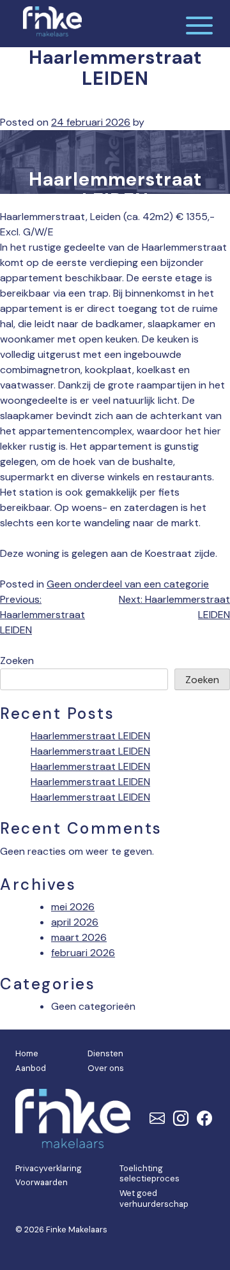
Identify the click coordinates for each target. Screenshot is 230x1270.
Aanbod (30, 1068)
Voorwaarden (41, 1182)
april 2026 (74, 922)
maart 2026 (79, 937)
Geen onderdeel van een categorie (128, 584)
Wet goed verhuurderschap (153, 1198)
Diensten (105, 1053)
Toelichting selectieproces (149, 1174)
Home (26, 1053)
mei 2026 (73, 906)
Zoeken (17, 660)
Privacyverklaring (48, 1168)
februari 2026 (83, 952)
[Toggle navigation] (199, 23)
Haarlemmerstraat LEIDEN (90, 735)
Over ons (106, 1068)
